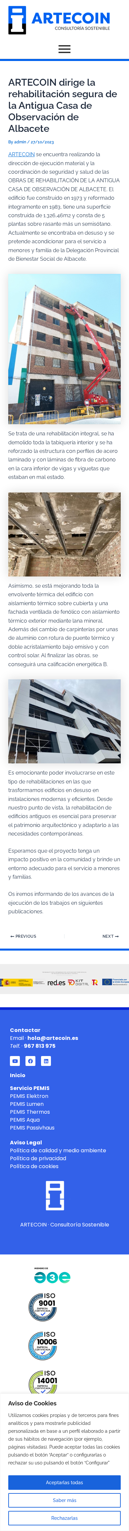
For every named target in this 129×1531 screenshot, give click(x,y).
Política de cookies (34, 1166)
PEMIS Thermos (30, 1112)
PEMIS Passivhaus (32, 1128)
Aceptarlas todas (64, 1482)
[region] (64, 1462)
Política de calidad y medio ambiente (58, 1150)
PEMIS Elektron (29, 1096)
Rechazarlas (64, 1518)
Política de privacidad (38, 1158)
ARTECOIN (21, 154)
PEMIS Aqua (25, 1120)
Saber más (64, 1500)
